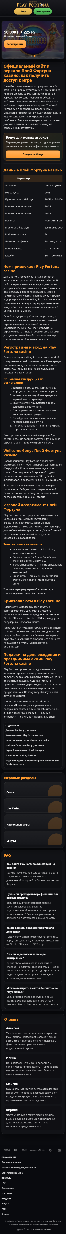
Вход (23, 11)
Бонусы (5, 1203)
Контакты (7, 1193)
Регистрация (42, 11)
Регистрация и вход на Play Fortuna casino (27, 740)
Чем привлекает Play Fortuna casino (24, 735)
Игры (4, 1208)
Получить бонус (33, 154)
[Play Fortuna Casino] (33, 4)
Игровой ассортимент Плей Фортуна (25, 750)
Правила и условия (11, 1162)
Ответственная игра (12, 1172)
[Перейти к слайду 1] (31, 56)
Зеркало (6, 1214)
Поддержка (8, 1188)
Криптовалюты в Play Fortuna (21, 755)
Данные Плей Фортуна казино (21, 730)
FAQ (4, 1182)
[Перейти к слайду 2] (35, 56)
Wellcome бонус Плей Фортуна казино (25, 745)
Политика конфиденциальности (19, 1167)
